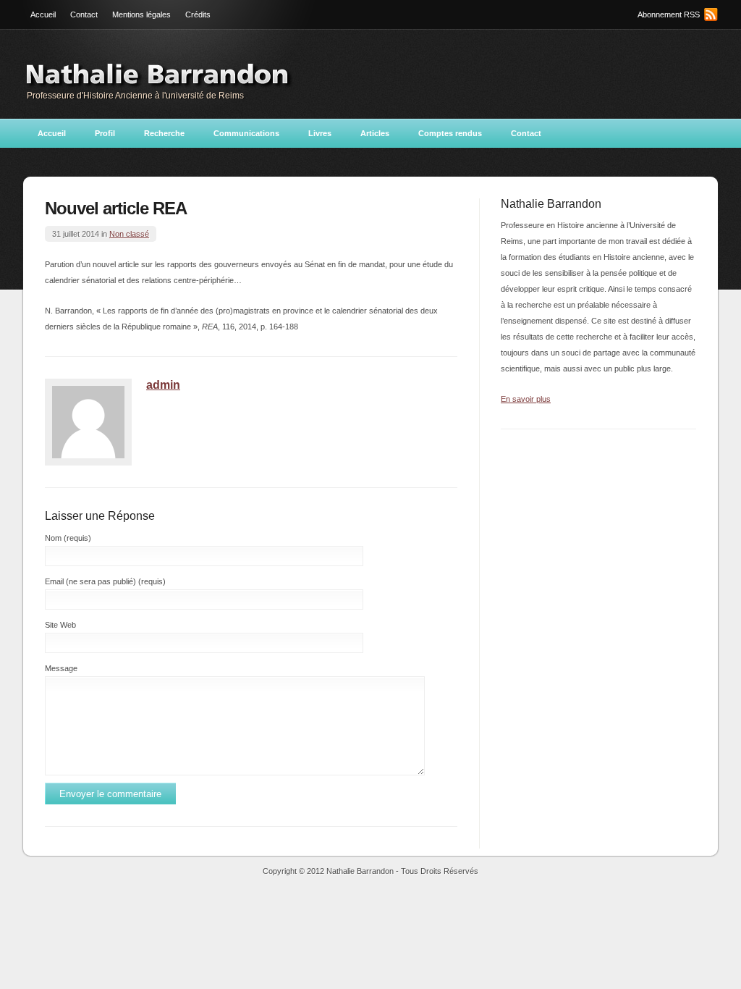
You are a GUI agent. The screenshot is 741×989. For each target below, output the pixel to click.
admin (163, 385)
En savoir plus (526, 399)
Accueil (43, 14)
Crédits (198, 14)
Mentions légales (141, 14)
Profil (105, 133)
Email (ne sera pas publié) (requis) (105, 581)
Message (61, 668)
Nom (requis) (68, 538)
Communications (246, 133)
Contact (84, 14)
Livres (319, 133)
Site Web (60, 624)
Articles (374, 133)
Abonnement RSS (669, 14)
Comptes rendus (450, 133)
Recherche (164, 133)
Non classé (129, 234)
